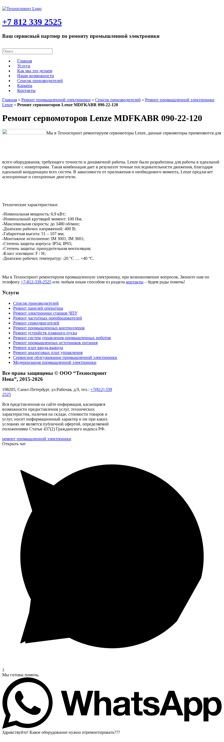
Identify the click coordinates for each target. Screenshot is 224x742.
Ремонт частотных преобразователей (47, 318)
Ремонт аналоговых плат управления (47, 352)
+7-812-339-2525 (36, 282)
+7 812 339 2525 (32, 22)
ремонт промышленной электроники (36, 438)
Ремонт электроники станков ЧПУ (45, 313)
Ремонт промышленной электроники (56, 99)
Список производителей (40, 80)
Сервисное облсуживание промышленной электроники (65, 357)
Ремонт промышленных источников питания (55, 342)
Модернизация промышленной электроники (54, 362)
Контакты (26, 90)
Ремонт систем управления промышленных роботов (62, 337)
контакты (134, 282)
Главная (9, 99)
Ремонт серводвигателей (36, 323)
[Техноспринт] (22, 8)
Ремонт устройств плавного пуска (45, 332)
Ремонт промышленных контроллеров (49, 328)
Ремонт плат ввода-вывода (38, 347)
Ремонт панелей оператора (38, 308)
